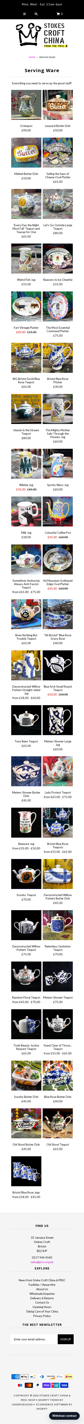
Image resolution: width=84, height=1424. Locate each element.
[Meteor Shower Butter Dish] (26, 772)
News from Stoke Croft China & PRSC (42, 1280)
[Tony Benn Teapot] (26, 720)
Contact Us (42, 1302)
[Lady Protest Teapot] (58, 772)
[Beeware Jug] (26, 823)
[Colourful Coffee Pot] (58, 512)
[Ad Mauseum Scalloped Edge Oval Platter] (58, 560)
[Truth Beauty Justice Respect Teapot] (26, 1025)
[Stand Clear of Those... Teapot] (58, 1025)
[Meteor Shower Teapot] (58, 977)
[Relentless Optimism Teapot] (58, 925)
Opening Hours (42, 1307)
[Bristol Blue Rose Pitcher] (58, 358)
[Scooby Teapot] (26, 874)
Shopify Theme (48, 1400)
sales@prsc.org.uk (42, 1262)
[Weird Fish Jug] (26, 259)
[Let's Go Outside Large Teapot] (58, 204)
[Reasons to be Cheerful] (58, 259)
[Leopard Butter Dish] (58, 105)
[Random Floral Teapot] (26, 977)
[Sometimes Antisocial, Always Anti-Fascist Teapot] (26, 560)
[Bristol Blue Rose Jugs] (26, 1172)
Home (32, 57)
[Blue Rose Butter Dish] (58, 1076)
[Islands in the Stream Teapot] (26, 409)
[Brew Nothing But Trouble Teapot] (26, 614)
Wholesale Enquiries (42, 1293)
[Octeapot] (26, 105)
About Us (42, 1289)
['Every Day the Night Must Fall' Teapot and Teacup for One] (26, 204)
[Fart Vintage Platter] (26, 307)
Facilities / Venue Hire (42, 1284)
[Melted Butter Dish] (26, 153)
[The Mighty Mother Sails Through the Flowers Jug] (58, 409)
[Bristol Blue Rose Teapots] (58, 823)
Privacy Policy (42, 1316)
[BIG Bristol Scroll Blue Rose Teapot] (26, 358)
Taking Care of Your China (42, 1311)
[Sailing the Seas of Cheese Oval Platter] (58, 153)
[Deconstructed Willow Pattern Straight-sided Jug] (26, 666)
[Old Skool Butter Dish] (26, 1124)
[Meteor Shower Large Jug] (58, 720)
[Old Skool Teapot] (58, 1124)
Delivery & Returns (42, 1298)
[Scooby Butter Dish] (26, 1076)
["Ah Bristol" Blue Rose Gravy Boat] (58, 614)
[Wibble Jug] (26, 464)
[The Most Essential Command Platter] (58, 307)
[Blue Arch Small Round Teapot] (58, 666)
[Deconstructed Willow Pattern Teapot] (26, 925)
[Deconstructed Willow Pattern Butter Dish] (58, 874)
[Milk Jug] (26, 512)
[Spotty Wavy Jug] (58, 464)
